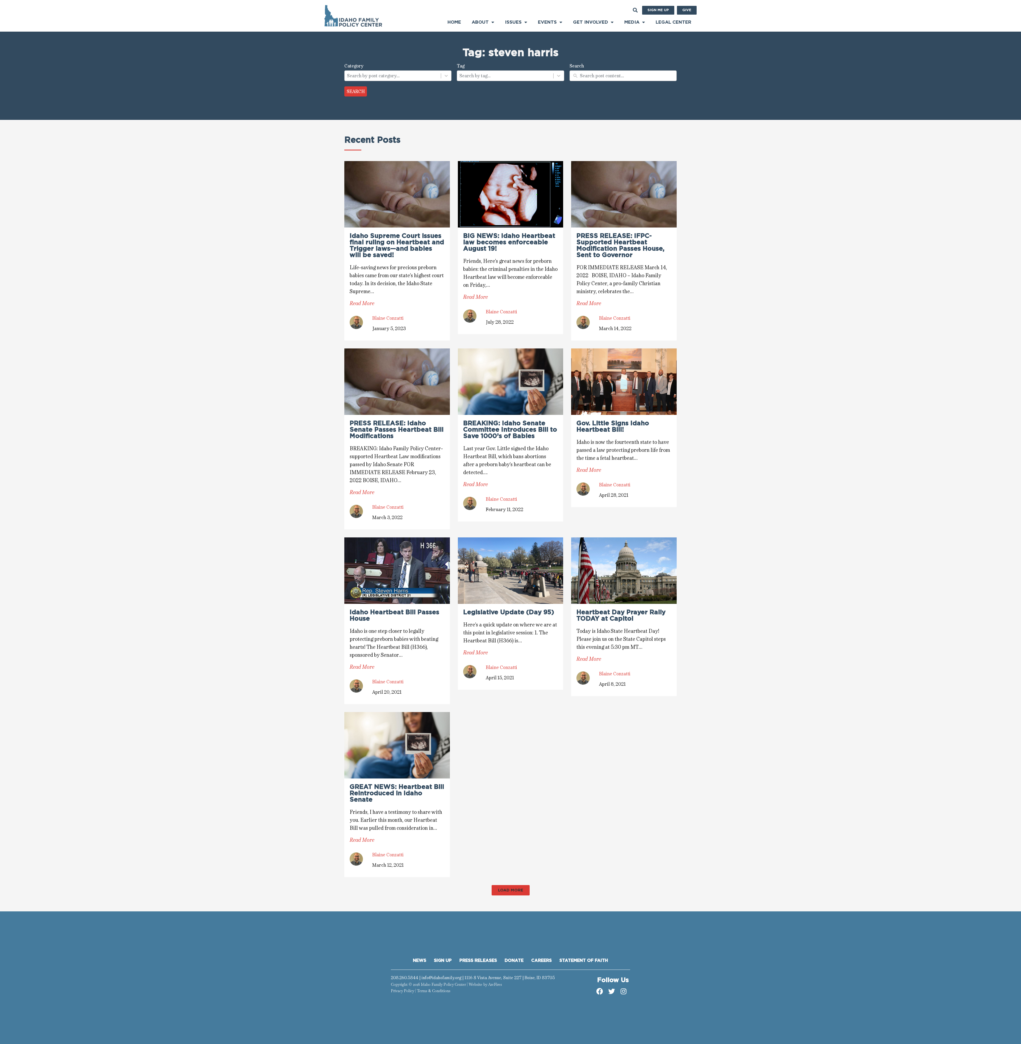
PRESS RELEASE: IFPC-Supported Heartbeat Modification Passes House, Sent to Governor (620, 245)
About (480, 22)
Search (356, 91)
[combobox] (392, 76)
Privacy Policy (402, 990)
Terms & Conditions (433, 990)
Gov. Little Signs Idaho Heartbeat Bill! (612, 426)
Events (547, 22)
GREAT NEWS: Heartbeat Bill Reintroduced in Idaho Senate (397, 793)
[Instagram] (623, 991)
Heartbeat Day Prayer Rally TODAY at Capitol (621, 615)
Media (631, 22)
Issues (513, 22)
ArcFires (495, 984)
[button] (635, 10)
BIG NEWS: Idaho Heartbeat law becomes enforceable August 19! (509, 242)
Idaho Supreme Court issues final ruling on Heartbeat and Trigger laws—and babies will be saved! (397, 245)
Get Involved (590, 22)
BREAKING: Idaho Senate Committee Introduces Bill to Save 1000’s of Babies (510, 429)
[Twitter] (611, 991)
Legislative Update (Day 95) (508, 612)
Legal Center (673, 22)
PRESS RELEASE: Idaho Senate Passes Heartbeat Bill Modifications (396, 429)
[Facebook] (599, 991)
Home (454, 22)
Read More (362, 303)
